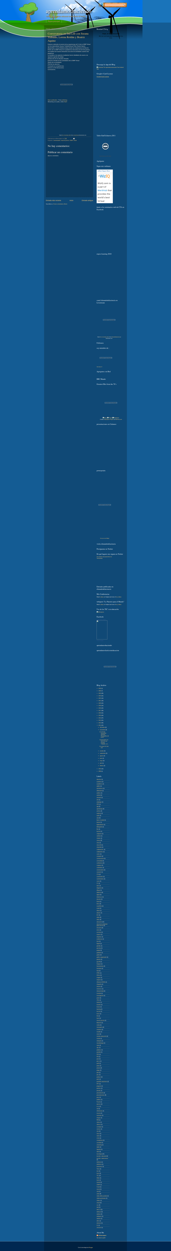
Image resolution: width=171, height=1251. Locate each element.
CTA (98, 874)
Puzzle (98, 1102)
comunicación (100, 858)
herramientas (100, 966)
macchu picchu (65, 140)
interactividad (100, 991)
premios (99, 1088)
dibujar (98, 890)
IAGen (98, 975)
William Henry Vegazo (101, 619)
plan (98, 1072)
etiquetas (99, 936)
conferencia (100, 863)
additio (98, 786)
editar (98, 917)
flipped (98, 943)
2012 (100, 722)
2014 (100, 718)
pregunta (99, 1086)
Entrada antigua (87, 200)
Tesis (98, 1168)
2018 (100, 708)
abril (101, 763)
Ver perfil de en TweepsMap (104, 557)
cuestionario (100, 876)
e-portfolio (99, 906)
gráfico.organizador (101, 957)
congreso (99, 865)
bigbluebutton (100, 824)
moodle (98, 1031)
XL (97, 1225)
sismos (98, 1129)
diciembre (102, 727)
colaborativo (100, 851)
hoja (98, 970)
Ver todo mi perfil (101, 1237)
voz (98, 1205)
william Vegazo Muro (104, 171)
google (98, 950)
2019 (100, 705)
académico (99, 784)
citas (98, 842)
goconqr (99, 948)
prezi (98, 1097)
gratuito (98, 959)
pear (98, 1059)
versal (98, 1189)
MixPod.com (118, 419)
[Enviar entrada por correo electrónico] (74, 138)
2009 (100, 771)
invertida (99, 993)
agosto (102, 755)
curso (98, 881)
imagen (98, 977)
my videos (118, 597)
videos (102, 597)
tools (98, 1180)
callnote (99, 836)
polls (98, 1079)
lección (98, 1011)
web (98, 1207)
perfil (98, 1063)
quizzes (99, 1104)
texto (98, 1173)
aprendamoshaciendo (68, 10)
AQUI (65, 101)
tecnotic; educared (101, 1156)
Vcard (98, 1187)
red (97, 1108)
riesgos (98, 1117)
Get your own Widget (104, 538)
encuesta (99, 927)
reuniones (99, 1115)
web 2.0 (99, 1209)
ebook (98, 910)
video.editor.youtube (102, 1196)
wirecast (99, 1223)
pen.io (98, 1061)
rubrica (98, 1122)
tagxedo (99, 1149)
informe (98, 986)
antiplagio (99, 802)
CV (97, 883)
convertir (99, 872)
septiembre (103, 753)
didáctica (99, 892)
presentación (100, 1092)
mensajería (99, 1027)
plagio (98, 1070)
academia (99, 781)
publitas (99, 1099)
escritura (99, 932)
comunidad (99, 860)
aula (98, 818)
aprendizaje (100, 808)
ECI (98, 915)
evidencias (99, 939)
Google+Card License (103, 76)
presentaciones (100, 1095)
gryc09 (98, 961)
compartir (99, 856)
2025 (100, 690)
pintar (98, 1065)
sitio (98, 1131)
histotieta (99, 968)
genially (99, 946)
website (99, 1218)
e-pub (98, 908)
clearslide (99, 847)
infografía (99, 984)
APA (98, 804)
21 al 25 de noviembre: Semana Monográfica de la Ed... (104, 734)
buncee (98, 831)
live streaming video (66, 135)
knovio (98, 1007)
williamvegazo (102, 1235)
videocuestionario (101, 1198)
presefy (98, 1090)
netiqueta (99, 1040)
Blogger (91, 1247)
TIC (98, 1175)
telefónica (99, 1164)
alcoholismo (100, 788)
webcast (99, 1211)
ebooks (98, 912)
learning (99, 1009)
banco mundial (100, 820)
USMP (71, 140)
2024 (100, 693)
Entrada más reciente (53, 200)
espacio (99, 934)
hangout (99, 964)
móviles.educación (101, 1036)
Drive (98, 903)
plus (98, 1074)
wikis (98, 1220)
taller (98, 1151)
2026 (100, 688)
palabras (99, 1050)
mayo (101, 760)
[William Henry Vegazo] (102, 639)
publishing (64, 100)
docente (99, 899)
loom (98, 1018)
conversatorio (56, 140)
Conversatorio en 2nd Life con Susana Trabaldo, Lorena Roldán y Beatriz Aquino (68, 37)
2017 (100, 710)
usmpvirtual (75, 135)
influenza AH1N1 (101, 982)
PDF (98, 1054)
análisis (99, 793)
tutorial (98, 1182)
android (98, 795)
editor (98, 919)
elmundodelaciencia (115, 336)
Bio (97, 829)
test (98, 1171)
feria (98, 941)
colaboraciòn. (100, 849)
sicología (99, 1126)
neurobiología (100, 1043)
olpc (98, 1047)
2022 (100, 698)
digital (98, 894)
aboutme (99, 779)
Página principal (54, 21)
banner (98, 822)
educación (99, 922)
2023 (100, 695)
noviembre (103, 729)
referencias (99, 1111)
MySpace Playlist (109, 419)
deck (98, 885)
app (98, 806)
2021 (100, 700)
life (97, 1016)
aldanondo (99, 790)
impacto (99, 979)
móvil (98, 1034)
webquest (99, 1216)
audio (98, 815)
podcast (99, 1077)
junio (101, 758)
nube (98, 1045)
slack (98, 1135)
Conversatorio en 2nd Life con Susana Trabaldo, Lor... (104, 742)
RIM (98, 1120)
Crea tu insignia (100, 640)
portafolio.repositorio (102, 1081)
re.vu (98, 1106)
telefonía (99, 1162)
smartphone (100, 1140)
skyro (98, 1133)
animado (99, 797)
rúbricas (99, 1124)
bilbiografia (99, 826)
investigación (100, 995)
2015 (100, 715)
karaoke (99, 1004)
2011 (100, 725)
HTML (98, 973)
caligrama (99, 833)
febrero (102, 765)
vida (98, 1191)
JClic (98, 1000)
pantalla (99, 1052)
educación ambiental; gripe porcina (102, 924)
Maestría (99, 1022)
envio (98, 930)
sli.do (98, 1138)
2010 (100, 768)
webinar (99, 1214)
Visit (99, 366)
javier (98, 998)
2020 (100, 703)
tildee (98, 1178)
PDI (98, 1056)
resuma (98, 1113)
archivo (98, 811)
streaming (99, 1144)
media (98, 1025)
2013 (100, 720)
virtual (75, 140)
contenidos (99, 867)
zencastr (99, 1227)
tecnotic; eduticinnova (102, 1158)
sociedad (99, 1142)
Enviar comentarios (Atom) (60, 204)
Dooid (98, 901)
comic (98, 854)
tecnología (99, 1154)
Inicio (71, 200)
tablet (98, 1147)
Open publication (52, 100)
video (98, 1193)
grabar (98, 954)
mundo (98, 1038)
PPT (98, 1083)
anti (98, 799)
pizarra (98, 1068)
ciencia (98, 840)
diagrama (99, 888)
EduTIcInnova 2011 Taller (105, 156)
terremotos (99, 1166)
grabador (99, 952)
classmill (99, 845)
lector (98, 1013)
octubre (102, 751)
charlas (98, 838)
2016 (100, 713)
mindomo (99, 1029)
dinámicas (99, 897)
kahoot (98, 1002)
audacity (99, 813)
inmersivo (99, 988)
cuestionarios (100, 878)
